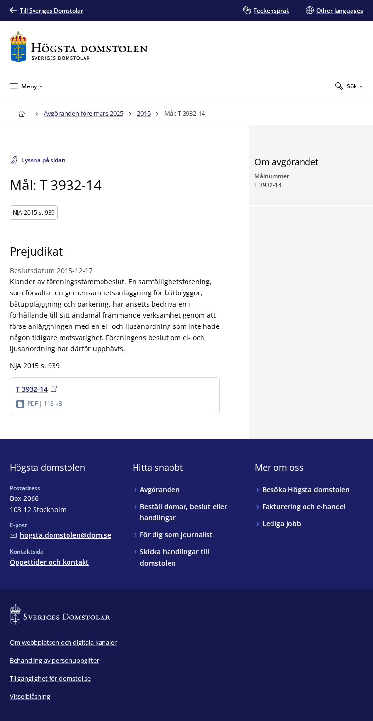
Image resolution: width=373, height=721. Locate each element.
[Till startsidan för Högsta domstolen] (79, 46)
